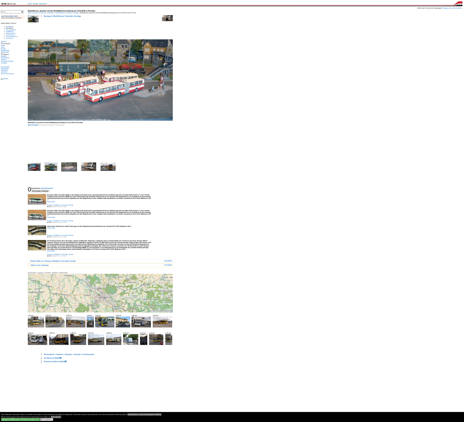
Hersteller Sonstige (72, 13)
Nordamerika (5, 50)
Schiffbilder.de (10, 31)
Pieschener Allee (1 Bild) (54, 361)
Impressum (42, 4)
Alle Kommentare (47, 188)
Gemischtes (5, 68)
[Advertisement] (72, 29)
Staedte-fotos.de (10, 35)
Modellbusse (60, 13)
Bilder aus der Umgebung (39, 265)
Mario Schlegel (33, 125)
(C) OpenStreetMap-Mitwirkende (161, 311)
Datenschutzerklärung (7, 73)
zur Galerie (168, 261)
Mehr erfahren (56, 417)
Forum (30, 4)
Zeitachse (4, 72)
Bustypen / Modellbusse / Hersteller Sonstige (62, 16)
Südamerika (5, 52)
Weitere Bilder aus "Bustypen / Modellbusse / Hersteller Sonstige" (53, 261)
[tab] (100, 261)
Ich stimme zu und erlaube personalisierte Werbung (21, 419)
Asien (3, 47)
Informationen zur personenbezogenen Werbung (144, 414)
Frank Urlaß (51, 202)
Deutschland (5, 58)
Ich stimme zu (47, 419)
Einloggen (445, 8)
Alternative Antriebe (7, 61)
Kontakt (35, 4)
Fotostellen (4, 70)
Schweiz (3, 59)
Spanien (3, 41)
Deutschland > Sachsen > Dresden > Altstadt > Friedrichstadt (48, 273)
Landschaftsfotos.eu (12, 36)
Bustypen (51, 13)
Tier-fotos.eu (9, 38)
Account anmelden (456, 8)
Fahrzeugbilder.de (11, 30)
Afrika (3, 45)
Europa (3, 49)
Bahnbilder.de (10, 26)
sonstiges (4, 63)
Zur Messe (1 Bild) (51, 358)
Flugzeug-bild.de (10, 33)
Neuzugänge (5, 67)
